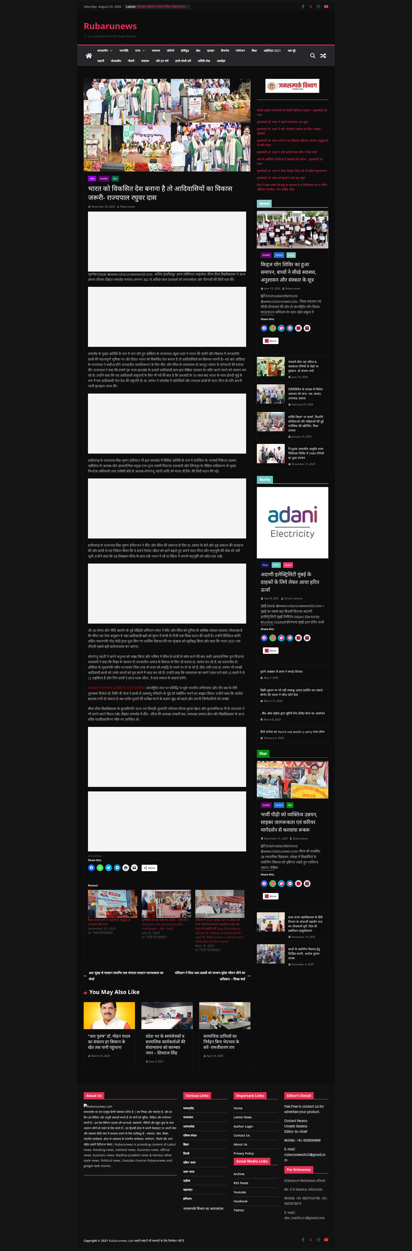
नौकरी (131, 61)
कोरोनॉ (170, 50)
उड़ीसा (92, 178)
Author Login (243, 1126)
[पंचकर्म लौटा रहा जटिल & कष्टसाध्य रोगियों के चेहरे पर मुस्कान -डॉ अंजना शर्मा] (271, 369)
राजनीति (124, 50)
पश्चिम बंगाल (190, 1135)
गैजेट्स (265, 565)
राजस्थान (279, 255)
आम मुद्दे (291, 50)
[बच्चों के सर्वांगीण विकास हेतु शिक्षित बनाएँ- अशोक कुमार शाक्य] (271, 956)
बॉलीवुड (185, 50)
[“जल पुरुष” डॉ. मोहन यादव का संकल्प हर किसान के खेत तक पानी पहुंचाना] (109, 1005)
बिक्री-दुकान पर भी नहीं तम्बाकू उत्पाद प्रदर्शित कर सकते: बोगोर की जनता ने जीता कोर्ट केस (291, 692)
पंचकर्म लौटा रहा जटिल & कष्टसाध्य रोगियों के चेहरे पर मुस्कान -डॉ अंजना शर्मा (303, 366)
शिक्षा (254, 50)
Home (238, 1108)
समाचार (145, 61)
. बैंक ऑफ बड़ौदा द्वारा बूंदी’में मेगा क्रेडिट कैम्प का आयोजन (292, 713)
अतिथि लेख (204, 61)
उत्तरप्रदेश (188, 1126)
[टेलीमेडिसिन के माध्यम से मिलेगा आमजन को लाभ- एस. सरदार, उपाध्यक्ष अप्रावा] (271, 396)
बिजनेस (225, 50)
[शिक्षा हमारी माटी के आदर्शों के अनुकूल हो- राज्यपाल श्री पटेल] (112, 904)
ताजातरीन (102, 50)
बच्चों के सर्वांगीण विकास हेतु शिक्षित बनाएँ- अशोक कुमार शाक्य (304, 953)
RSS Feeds (241, 1183)
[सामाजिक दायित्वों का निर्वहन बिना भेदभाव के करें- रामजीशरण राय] (224, 1005)
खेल (198, 50)
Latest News (243, 1117)
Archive (239, 1174)
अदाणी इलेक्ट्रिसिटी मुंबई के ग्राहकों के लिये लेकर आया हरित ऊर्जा (290, 582)
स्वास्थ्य (156, 50)
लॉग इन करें (162, 61)
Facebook (241, 1201)
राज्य (137, 50)
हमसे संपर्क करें (183, 61)
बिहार (115, 178)
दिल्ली (186, 1153)
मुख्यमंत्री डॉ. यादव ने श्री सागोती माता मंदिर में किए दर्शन (287, 152)
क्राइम (210, 50)
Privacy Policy (244, 1153)
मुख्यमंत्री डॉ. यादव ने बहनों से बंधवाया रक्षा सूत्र (282, 122)
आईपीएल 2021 (272, 50)
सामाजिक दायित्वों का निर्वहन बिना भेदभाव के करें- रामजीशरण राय (221, 1041)
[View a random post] (323, 56)
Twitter (239, 1210)
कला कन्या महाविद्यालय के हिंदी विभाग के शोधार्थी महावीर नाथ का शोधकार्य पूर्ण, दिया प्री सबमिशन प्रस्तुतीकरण (305, 924)
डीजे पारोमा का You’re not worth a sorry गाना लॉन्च (292, 732)
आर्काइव (221, 61)
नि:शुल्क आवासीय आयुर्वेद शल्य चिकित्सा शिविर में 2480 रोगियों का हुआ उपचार (306, 453)
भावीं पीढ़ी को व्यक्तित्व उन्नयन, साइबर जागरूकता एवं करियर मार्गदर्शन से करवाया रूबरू (289, 822)
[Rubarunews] (89, 56)
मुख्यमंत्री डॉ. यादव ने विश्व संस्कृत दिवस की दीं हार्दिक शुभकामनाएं (292, 171)
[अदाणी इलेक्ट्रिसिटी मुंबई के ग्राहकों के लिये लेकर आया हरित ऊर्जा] (292, 522)
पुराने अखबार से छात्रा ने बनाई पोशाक (281, 671)
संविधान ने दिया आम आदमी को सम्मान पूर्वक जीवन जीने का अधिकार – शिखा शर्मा (210, 975)
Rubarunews (110, 26)
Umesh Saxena (293, 598)
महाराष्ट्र (288, 565)
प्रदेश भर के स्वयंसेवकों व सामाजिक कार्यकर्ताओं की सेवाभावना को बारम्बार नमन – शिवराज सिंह (165, 1044)
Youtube (240, 1192)
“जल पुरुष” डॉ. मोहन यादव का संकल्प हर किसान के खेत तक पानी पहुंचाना (109, 1041)
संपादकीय (116, 61)
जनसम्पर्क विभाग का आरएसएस (203, 1208)
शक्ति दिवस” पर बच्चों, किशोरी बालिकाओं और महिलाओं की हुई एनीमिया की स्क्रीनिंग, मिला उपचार (306, 423)
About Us (240, 1144)
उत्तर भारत (188, 1172)
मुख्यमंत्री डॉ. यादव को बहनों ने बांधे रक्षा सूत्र (281, 178)
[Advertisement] (167, 242)
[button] (110, 51)
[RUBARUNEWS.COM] (98, 1106)
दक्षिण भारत (189, 1162)
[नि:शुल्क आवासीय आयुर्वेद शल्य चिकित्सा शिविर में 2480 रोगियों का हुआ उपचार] (271, 456)
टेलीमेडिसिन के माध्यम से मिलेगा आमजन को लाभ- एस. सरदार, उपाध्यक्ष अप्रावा (305, 393)
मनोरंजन (240, 50)
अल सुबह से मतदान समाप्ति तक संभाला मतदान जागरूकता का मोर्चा (126, 975)
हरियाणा (187, 1199)
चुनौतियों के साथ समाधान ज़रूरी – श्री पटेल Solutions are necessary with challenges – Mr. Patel (165, 924)
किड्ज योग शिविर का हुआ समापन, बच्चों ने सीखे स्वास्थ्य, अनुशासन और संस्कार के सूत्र (288, 272)
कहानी (100, 61)
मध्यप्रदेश (188, 1108)
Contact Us (242, 1135)
